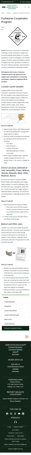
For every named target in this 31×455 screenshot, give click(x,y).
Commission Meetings (16, 349)
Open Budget (20, 436)
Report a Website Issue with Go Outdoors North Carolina (15, 440)
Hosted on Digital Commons (15, 448)
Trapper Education (9, 302)
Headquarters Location (15, 379)
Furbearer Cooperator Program (12, 328)
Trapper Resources (9, 324)
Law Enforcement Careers (15, 366)
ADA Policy (15, 354)
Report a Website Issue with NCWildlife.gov (15, 444)
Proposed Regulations (15, 347)
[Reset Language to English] (20, 2)
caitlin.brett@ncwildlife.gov (21, 273)
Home (2, 13)
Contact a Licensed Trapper (11, 315)
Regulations (7, 306)
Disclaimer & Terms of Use (15, 433)
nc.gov (9, 427)
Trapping (8, 13)
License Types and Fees (10, 310)
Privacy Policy (10, 436)
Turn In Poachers (15, 401)
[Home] (10, 5)
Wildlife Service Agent (14, 345)
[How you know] (14, 2)
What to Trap (8, 319)
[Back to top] (26, 336)
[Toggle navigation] (29, 7)
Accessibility (15, 430)
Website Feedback (18, 427)
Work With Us (15, 364)
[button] (24, 7)
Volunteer (15, 369)
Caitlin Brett (12, 217)
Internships (15, 371)
